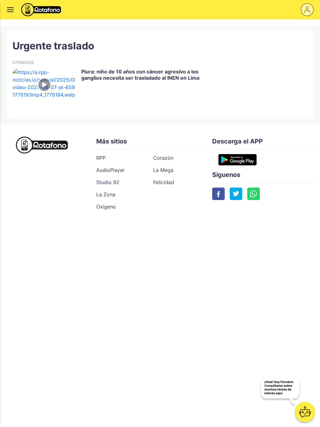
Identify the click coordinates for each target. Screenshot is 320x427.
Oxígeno (106, 206)
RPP (101, 158)
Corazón (163, 158)
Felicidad (163, 182)
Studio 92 (107, 182)
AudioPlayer (110, 170)
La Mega (163, 170)
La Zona (105, 194)
